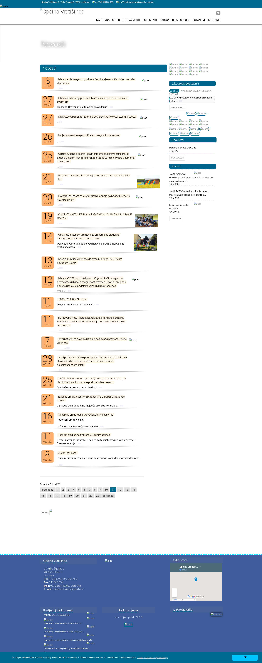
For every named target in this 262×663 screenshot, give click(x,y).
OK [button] (245, 657)
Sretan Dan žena (67, 452)
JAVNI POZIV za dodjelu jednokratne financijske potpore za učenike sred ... (191, 177)
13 (126, 489)
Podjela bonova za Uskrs (182, 147)
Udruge (185, 20)
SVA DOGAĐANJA (178, 108)
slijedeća (108, 495)
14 (133, 489)
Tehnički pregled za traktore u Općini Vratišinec (84, 434)
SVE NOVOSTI (176, 219)
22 (90, 495)
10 (106, 489)
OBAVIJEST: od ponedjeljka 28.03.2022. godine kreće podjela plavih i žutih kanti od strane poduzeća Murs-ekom (91, 380)
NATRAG (45, 513)
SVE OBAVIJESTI (177, 158)
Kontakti (214, 20)
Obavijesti (133, 20)
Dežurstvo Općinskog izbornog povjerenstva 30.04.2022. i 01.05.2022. (97, 116)
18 (63, 495)
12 (119, 489)
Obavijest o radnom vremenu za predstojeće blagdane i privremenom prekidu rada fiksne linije (88, 236)
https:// (61, 290)
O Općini (117, 20)
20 (77, 495)
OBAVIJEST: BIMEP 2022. (72, 299)
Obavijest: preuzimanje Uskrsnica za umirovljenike (85, 414)
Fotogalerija (169, 20)
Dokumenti (150, 20)
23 (97, 495)
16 (49, 495)
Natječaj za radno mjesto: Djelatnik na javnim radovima (88, 135)
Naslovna (103, 20)
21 (84, 495)
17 (56, 495)
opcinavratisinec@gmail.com (142, 2)
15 (43, 495)
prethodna (47, 489)
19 (70, 495)
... (58, 88)
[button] (152, 657)
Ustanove (199, 20)
